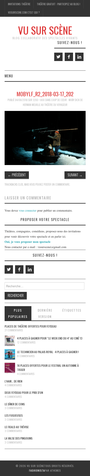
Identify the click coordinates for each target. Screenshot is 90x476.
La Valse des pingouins (18, 438)
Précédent (17, 174)
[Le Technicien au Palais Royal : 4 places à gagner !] (10, 354)
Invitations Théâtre (19, 4)
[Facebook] (69, 57)
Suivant (75, 174)
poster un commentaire (56, 184)
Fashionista (37, 470)
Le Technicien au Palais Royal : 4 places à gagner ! (48, 352)
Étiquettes (71, 310)
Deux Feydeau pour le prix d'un (24, 392)
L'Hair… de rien (13, 381)
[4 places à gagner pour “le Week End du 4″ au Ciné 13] (10, 341)
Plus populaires (18, 313)
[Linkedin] (79, 57)
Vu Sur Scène (45, 30)
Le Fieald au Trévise (17, 427)
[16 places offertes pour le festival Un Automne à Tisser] (10, 368)
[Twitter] (58, 57)
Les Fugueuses (14, 415)
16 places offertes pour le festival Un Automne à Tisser (48, 367)
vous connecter (27, 210)
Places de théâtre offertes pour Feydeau (31, 326)
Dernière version (45, 313)
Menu (9, 75)
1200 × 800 (39, 100)
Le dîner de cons (15, 404)
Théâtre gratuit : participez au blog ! (58, 4)
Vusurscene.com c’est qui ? (24, 12)
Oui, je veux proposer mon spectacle (27, 241)
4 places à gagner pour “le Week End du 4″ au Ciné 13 (49, 338)
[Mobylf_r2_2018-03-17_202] (45, 137)
